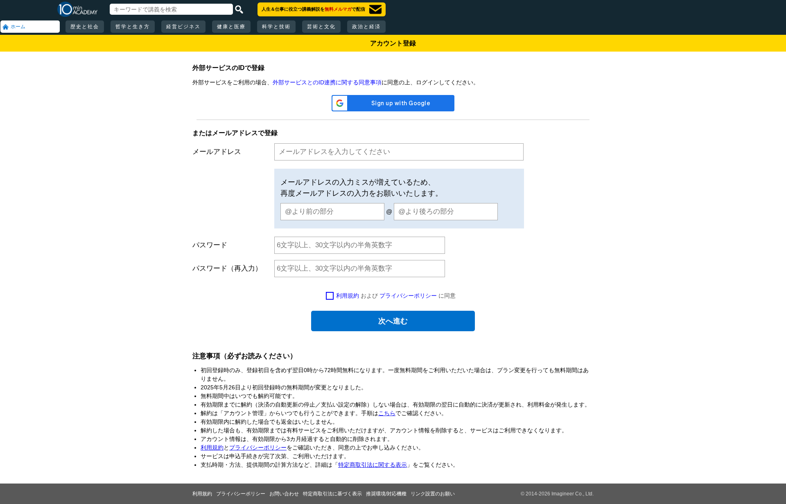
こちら (386, 413)
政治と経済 (366, 26)
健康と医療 (231, 26)
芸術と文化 (321, 26)
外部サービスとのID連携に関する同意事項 (327, 82)
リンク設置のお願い (433, 494)
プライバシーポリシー (408, 295)
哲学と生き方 (132, 26)
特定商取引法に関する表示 (372, 464)
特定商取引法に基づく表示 (332, 494)
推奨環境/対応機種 (386, 494)
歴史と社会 (84, 26)
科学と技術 (276, 26)
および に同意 (396, 295)
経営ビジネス (183, 26)
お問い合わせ (284, 494)
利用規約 (347, 295)
